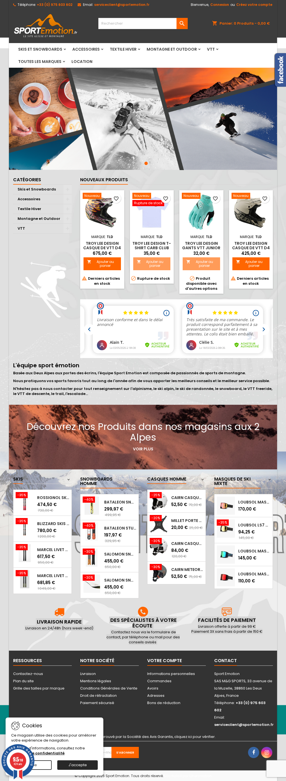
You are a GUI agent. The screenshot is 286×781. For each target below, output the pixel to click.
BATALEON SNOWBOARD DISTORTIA (120, 502)
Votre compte (164, 660)
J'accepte (77, 765)
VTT (211, 49)
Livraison (88, 673)
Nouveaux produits (104, 180)
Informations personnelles (171, 673)
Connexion (219, 4)
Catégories (27, 180)
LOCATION (82, 61)
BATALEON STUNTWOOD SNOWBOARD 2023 (120, 528)
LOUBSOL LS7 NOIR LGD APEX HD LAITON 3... (254, 525)
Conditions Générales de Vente (108, 688)
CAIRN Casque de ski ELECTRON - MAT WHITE (187, 497)
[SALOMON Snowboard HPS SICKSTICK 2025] (92, 583)
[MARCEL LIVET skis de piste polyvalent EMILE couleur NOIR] (25, 553)
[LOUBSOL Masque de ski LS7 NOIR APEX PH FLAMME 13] (226, 505)
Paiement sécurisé (97, 702)
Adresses (156, 695)
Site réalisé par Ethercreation (188, 775)
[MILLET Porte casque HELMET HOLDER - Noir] (159, 523)
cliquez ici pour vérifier (194, 736)
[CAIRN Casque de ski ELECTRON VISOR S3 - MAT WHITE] (159, 546)
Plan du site (23, 681)
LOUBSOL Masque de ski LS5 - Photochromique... (254, 551)
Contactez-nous (28, 673)
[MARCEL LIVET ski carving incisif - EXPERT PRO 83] (25, 579)
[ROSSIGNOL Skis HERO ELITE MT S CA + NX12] (25, 501)
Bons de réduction (163, 702)
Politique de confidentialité (38, 753)
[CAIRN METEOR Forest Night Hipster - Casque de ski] (159, 572)
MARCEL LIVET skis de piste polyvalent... (53, 549)
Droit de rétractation (98, 695)
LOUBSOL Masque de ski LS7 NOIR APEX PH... (254, 502)
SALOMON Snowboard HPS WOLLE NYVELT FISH (120, 554)
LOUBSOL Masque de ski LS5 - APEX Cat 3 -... (254, 574)
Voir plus (143, 449)
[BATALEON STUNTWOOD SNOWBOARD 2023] (92, 531)
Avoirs (152, 688)
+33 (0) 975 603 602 (54, 4)
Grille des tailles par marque (39, 688)
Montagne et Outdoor (172, 49)
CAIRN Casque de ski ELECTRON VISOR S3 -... (187, 543)
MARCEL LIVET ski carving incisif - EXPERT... (53, 575)
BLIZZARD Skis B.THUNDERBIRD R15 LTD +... (53, 523)
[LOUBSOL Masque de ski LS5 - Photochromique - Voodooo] (226, 554)
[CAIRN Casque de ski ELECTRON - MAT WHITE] (159, 501)
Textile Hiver (123, 49)
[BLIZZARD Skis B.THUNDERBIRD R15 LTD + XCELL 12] (25, 527)
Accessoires (86, 49)
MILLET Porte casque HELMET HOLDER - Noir (187, 520)
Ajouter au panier (100, 263)
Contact (225, 660)
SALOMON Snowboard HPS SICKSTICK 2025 (120, 580)
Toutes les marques (39, 61)
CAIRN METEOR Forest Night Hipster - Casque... (187, 569)
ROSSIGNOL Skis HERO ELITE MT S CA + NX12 (53, 497)
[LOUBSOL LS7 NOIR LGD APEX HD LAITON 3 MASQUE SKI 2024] (226, 528)
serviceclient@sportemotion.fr (121, 4)
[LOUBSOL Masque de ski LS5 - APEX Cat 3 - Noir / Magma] (226, 577)
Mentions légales (95, 681)
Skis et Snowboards (40, 49)
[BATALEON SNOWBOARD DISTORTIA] (92, 505)
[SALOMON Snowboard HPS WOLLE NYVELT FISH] (92, 557)
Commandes (159, 681)
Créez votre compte (254, 4)
